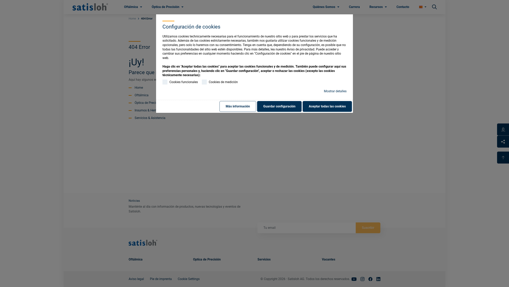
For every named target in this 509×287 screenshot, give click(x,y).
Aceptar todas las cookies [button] (327, 106)
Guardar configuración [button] (279, 106)
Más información (238, 106)
